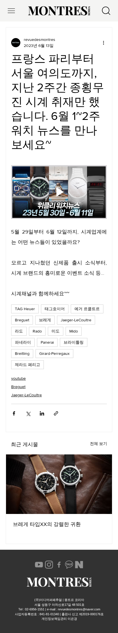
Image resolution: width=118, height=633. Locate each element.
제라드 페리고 (27, 364)
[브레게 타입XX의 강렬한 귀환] (59, 484)
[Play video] (59, 192)
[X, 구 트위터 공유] (28, 413)
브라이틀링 (74, 342)
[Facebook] (59, 565)
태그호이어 (55, 308)
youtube (18, 378)
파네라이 (23, 342)
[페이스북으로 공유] (14, 413)
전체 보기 (98, 443)
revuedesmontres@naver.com (79, 609)
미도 (56, 331)
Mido (73, 331)
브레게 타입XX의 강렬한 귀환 (47, 524)
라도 (19, 331)
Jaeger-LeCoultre (76, 320)
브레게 (45, 320)
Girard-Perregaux (54, 353)
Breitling (22, 353)
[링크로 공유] (56, 413)
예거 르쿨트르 (87, 308)
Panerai (47, 342)
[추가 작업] (103, 42)
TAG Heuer (25, 308)
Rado (37, 331)
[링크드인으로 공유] (42, 413)
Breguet (22, 320)
